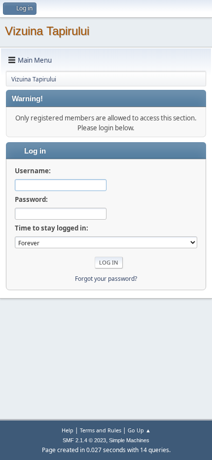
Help (67, 430)
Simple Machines (129, 440)
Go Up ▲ (139, 430)
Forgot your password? (106, 278)
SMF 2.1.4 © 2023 (84, 440)
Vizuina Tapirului (47, 31)
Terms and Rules (100, 430)
